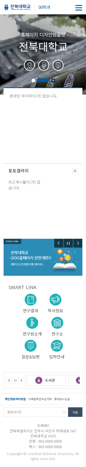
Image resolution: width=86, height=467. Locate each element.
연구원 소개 (43, 67)
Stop (53, 80)
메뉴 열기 (78, 8)
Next (77, 243)
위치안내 (28, 67)
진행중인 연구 (57, 67)
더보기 (75, 171)
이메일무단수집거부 (40, 399)
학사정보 (55, 310)
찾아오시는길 (62, 399)
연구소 (57, 333)
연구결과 (30, 310)
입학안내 (56, 356)
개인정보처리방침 (15, 399)
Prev (58, 243)
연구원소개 (32, 333)
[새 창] (58, 380)
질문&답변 (31, 356)
